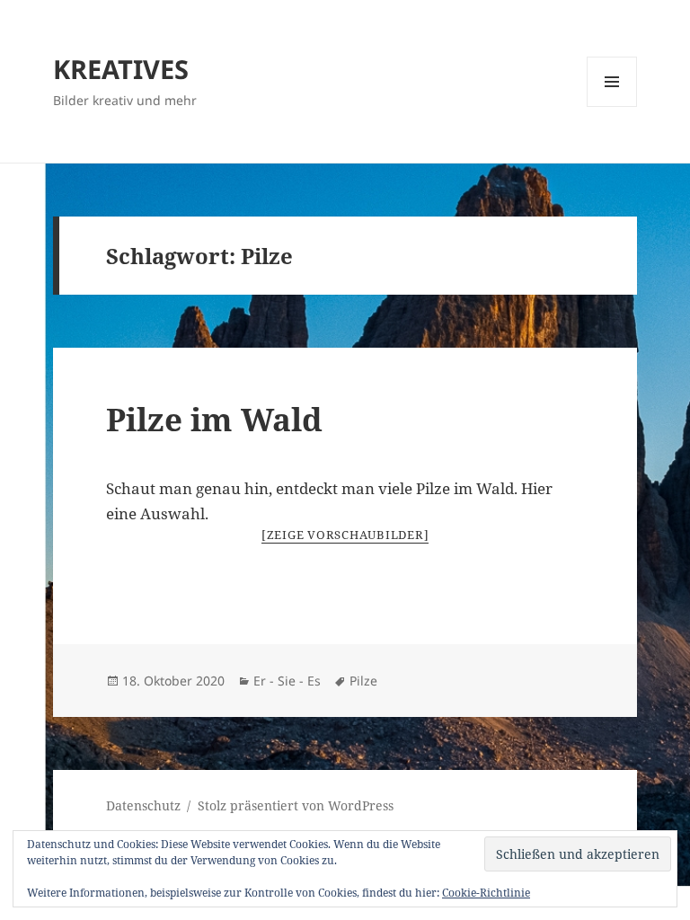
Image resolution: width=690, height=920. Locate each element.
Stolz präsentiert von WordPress (296, 805)
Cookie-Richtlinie (486, 892)
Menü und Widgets (612, 106)
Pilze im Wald (214, 419)
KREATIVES (121, 68)
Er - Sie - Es (287, 680)
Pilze (363, 680)
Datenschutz (143, 805)
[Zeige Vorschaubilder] (345, 534)
